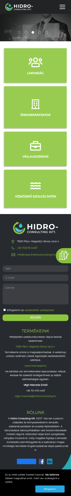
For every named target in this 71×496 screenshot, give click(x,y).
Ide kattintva (52, 474)
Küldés (35, 317)
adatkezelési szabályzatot (39, 310)
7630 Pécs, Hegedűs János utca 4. (35, 346)
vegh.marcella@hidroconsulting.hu (35, 396)
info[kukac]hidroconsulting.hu (36, 254)
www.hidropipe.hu (36, 365)
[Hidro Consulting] (19, 7)
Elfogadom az (30, 310)
